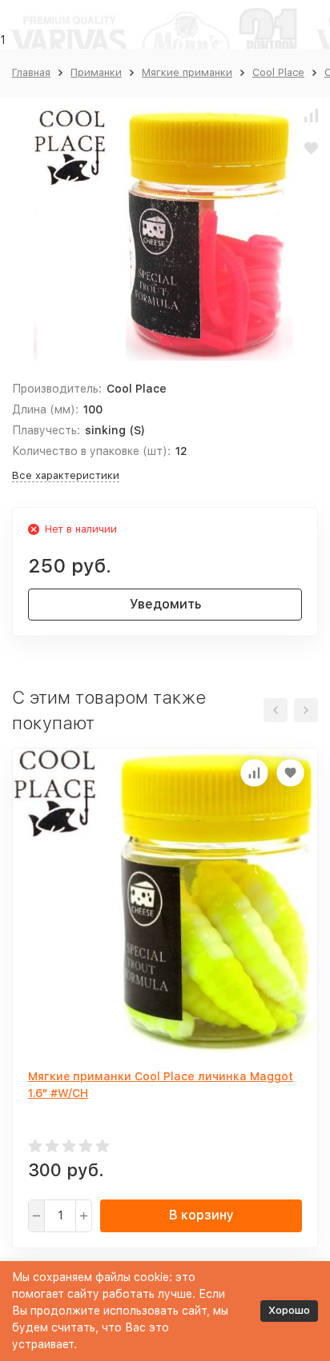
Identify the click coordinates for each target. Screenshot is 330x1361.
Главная (31, 72)
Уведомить (165, 604)
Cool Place (278, 72)
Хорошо (289, 1310)
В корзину (201, 1215)
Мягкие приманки (187, 72)
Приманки (96, 72)
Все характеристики (65, 475)
